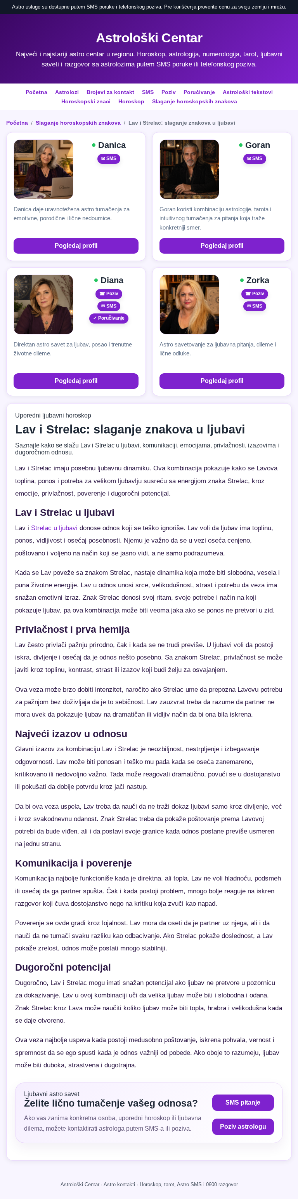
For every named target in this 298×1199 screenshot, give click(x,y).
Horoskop (131, 101)
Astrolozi (67, 92)
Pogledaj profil (76, 245)
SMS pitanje (242, 1102)
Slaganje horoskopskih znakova (194, 101)
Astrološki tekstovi (248, 92)
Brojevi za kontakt (110, 92)
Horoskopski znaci (86, 101)
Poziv (168, 92)
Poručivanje (199, 92)
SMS (148, 92)
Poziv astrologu (243, 1126)
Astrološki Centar (149, 37)
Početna (36, 92)
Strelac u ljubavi (54, 528)
